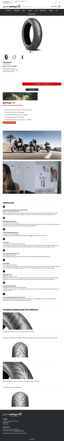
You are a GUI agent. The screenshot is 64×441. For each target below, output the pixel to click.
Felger (23, 10)
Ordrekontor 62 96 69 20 (19, 1)
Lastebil (30, 10)
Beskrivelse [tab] (32, 89)
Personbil (8, 10)
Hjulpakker (17, 10)
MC (56, 10)
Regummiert (43, 10)
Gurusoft (32, 439)
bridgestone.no (7, 1)
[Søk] (45, 6)
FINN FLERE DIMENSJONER (9, 122)
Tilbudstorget (31, 14)
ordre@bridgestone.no (18, 430)
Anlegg (50, 10)
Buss (36, 10)
